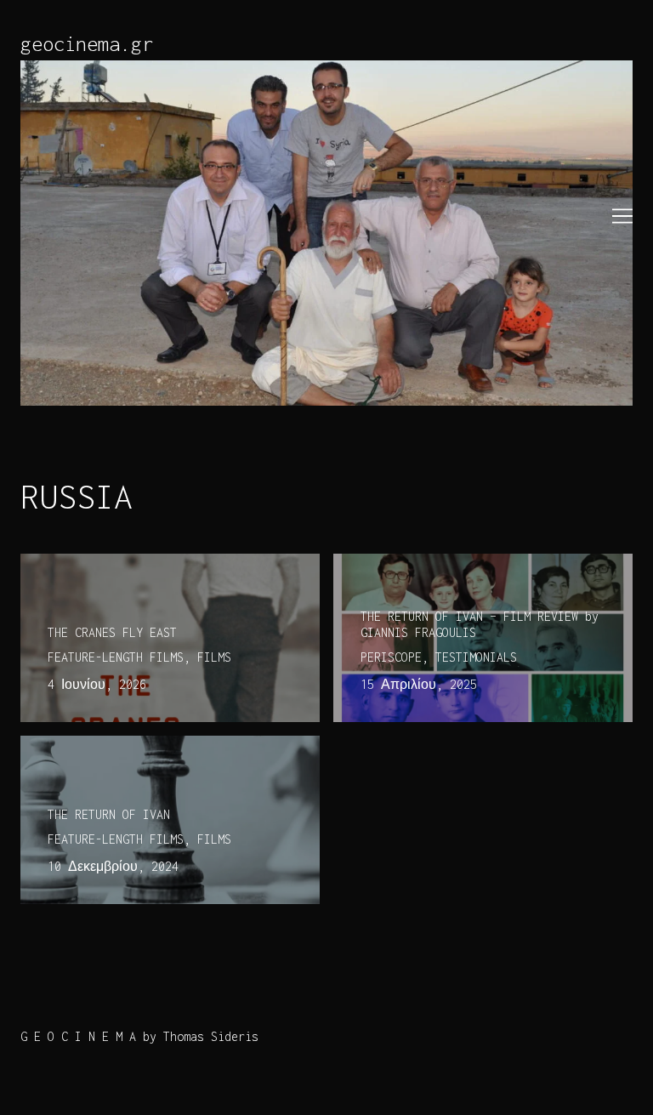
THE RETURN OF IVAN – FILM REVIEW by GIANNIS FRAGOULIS (479, 573)
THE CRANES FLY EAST (85, 563)
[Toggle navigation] (622, 216)
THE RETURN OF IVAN (81, 745)
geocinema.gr (86, 43)
